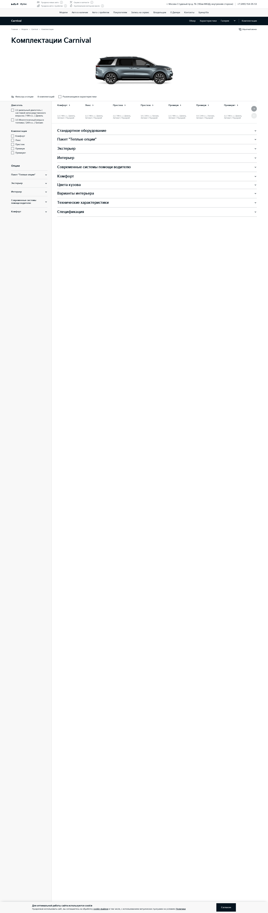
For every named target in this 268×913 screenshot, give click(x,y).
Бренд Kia (204, 12)
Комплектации (249, 21)
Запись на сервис (140, 12)
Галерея (225, 21)
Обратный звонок (249, 29)
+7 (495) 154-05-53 (247, 4)
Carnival (16, 20)
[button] (254, 109)
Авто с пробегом (100, 12)
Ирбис (23, 4)
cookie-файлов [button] (100, 909)
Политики (181, 909)
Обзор (192, 21)
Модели (63, 12)
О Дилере (175, 12)
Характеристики (208, 21)
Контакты (189, 12)
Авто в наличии (80, 12)
